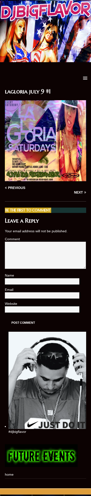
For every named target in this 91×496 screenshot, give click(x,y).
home (9, 474)
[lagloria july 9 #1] (45, 178)
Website (11, 304)
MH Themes (73, 491)
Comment (12, 239)
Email (9, 290)
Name (10, 275)
